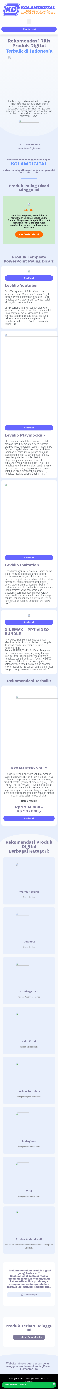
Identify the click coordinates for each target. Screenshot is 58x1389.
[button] (29, 21)
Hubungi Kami (29, 1235)
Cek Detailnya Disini (29, 889)
